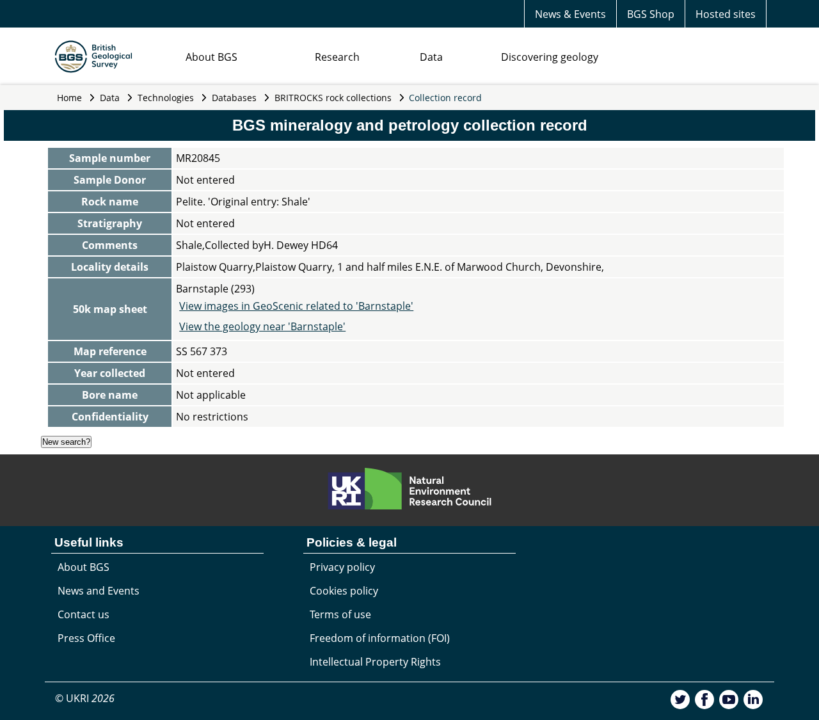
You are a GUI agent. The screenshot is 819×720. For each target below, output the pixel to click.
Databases (234, 98)
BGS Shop (650, 14)
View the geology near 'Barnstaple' (262, 326)
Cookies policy (344, 591)
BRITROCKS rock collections (333, 98)
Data (431, 57)
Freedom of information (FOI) (380, 638)
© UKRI (85, 698)
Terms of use (340, 614)
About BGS (211, 57)
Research (337, 57)
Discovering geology (549, 57)
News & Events (570, 14)
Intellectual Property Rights (375, 662)
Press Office (86, 638)
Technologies (166, 98)
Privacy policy (342, 567)
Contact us (83, 614)
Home (69, 98)
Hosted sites (726, 14)
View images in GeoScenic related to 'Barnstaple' (296, 306)
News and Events (98, 591)
